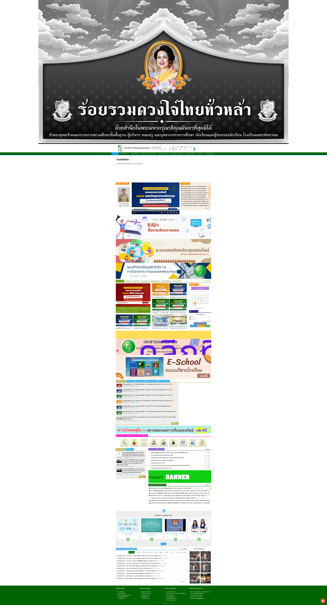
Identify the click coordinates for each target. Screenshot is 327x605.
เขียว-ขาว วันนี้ (120, 281)
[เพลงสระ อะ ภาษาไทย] (151, 525)
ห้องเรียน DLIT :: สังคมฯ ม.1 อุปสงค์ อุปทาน (128, 568)
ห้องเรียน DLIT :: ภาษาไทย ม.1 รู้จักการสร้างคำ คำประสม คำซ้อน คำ (133, 563)
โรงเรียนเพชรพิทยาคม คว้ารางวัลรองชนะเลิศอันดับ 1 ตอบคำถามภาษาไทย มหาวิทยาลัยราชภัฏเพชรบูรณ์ (206, 195)
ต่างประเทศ (192, 440)
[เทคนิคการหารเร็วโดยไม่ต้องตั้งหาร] (199, 525)
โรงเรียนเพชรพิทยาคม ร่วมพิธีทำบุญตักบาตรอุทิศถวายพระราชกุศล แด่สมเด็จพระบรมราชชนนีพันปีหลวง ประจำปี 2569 (209, 201)
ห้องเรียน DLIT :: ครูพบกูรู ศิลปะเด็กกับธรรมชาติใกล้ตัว (130, 573)
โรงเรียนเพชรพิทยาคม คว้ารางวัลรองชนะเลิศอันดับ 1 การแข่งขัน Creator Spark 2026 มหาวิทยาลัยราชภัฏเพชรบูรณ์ (209, 197)
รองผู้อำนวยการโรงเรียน (123, 206)
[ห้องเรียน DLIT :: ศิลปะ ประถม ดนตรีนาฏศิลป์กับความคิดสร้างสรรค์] (117, 566)
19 (200, 301)
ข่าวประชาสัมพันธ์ (177, 281)
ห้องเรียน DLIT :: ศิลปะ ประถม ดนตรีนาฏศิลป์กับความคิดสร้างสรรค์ (133, 566)
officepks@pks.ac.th (199, 598)
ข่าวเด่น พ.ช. (185, 183)
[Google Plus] (176, 149)
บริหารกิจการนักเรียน (166, 281)
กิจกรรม (202, 440)
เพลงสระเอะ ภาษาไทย (128, 533)
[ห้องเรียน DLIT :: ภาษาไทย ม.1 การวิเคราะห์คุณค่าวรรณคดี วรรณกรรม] (117, 556)
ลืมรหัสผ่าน (200, 326)
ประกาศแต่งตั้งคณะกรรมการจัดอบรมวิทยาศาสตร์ (162, 455)
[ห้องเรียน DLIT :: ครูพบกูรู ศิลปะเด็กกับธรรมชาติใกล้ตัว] (117, 573)
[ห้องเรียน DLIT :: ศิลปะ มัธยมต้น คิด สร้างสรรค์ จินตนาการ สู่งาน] (117, 578)
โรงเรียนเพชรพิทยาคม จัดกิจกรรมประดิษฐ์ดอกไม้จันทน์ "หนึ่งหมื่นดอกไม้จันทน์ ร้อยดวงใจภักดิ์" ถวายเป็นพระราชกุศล (209, 205)
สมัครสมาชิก (194, 326)
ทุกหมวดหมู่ (131, 552)
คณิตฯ (134, 440)
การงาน (183, 440)
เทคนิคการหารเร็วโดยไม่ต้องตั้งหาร (199, 533)
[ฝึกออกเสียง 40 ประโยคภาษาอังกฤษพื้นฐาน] (175, 525)
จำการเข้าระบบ (207, 321)
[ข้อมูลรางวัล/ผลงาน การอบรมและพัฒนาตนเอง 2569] (163, 271)
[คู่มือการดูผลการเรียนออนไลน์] (163, 429)
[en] (185, 147)
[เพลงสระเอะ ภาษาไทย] (128, 525)
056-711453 (200, 595)
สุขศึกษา (163, 440)
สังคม (154, 440)
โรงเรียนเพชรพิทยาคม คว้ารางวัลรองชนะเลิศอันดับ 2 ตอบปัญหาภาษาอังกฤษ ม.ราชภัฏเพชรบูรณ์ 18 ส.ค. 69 (207, 188)
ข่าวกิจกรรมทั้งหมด (206, 281)
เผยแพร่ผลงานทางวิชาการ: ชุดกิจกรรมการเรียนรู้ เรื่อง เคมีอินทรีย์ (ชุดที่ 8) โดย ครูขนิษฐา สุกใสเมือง (173, 498)
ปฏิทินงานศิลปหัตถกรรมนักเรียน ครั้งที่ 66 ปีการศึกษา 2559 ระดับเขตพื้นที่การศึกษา (169, 452)
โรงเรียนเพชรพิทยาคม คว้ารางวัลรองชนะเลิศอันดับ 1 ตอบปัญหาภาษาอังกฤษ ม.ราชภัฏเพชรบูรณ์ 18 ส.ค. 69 (207, 190)
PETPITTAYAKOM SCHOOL (137, 148)
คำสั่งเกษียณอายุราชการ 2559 (158, 463)
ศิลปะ (173, 440)
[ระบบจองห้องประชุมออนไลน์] (163, 251)
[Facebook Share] (170, 149)
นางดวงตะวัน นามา (123, 204)
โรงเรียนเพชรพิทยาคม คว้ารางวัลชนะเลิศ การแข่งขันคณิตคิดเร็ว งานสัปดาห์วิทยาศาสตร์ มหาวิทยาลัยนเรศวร (207, 193)
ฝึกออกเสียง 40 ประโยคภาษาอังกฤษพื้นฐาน (175, 533)
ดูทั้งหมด (207, 208)
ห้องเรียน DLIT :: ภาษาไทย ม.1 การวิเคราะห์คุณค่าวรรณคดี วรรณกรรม (134, 556)
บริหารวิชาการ (129, 281)
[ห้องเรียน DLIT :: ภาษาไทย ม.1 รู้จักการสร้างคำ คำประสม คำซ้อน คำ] (117, 563)
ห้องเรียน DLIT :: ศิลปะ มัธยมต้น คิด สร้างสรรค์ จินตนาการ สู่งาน (132, 578)
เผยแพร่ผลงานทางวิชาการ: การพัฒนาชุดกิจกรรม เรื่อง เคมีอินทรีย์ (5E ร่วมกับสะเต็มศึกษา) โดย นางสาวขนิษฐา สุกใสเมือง (178, 495)
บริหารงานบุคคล (145, 281)
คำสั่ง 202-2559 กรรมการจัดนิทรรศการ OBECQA (162, 460)
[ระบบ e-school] (163, 367)
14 (205, 298)
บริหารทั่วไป (137, 281)
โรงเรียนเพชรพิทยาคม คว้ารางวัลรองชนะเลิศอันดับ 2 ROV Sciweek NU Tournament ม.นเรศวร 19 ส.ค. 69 (207, 186)
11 (197, 298)
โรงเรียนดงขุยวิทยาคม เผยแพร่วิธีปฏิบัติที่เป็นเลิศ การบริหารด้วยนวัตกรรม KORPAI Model (171, 488)
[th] (182, 147)
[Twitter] (173, 149)
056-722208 (199, 597)
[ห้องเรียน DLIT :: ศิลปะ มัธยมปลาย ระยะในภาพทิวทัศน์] (117, 576)
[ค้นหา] (194, 149)
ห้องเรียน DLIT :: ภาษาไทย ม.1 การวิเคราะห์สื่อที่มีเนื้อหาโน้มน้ (132, 561)
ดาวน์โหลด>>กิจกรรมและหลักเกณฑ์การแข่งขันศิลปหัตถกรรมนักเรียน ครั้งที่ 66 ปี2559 (170, 465)
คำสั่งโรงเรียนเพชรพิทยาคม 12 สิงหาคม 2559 (161, 468)
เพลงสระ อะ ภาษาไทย (152, 533)
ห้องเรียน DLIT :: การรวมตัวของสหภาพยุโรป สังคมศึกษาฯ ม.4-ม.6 (133, 571)
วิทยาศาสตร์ (144, 440)
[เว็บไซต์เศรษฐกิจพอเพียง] (163, 334)
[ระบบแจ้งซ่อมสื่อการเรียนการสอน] (163, 227)
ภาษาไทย (125, 440)
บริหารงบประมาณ (155, 281)
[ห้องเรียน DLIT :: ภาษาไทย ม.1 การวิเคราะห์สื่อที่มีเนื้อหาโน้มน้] (117, 561)
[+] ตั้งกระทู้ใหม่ (183, 549)
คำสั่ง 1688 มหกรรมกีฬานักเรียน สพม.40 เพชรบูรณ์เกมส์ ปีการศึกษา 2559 (167, 458)
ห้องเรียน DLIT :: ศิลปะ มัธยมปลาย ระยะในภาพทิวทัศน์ (130, 576)
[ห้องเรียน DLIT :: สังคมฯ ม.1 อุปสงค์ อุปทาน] (117, 568)
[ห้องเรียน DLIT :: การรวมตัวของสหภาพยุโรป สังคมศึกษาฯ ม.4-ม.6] (117, 571)
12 (200, 298)
